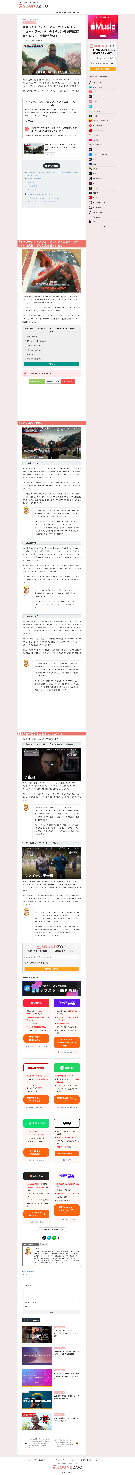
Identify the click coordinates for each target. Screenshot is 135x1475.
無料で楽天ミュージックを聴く (34, 1099)
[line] (54, 1238)
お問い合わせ (82, 1460)
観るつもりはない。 (34, 359)
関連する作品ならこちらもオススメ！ (40, 194)
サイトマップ (49, 1460)
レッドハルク (34, 189)
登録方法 (32, 1046)
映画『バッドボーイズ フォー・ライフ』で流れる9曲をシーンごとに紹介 (66, 1333)
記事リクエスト (93, 1460)
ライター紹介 (32, 1460)
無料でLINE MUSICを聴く (35, 1152)
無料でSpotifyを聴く (65, 1099)
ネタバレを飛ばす (53, 381)
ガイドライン (73, 1460)
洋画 (25, 1274)
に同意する (37, 963)
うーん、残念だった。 (35, 350)
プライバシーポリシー (61, 1460)
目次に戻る (66, 381)
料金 (27, 1046)
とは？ (58, 1220)
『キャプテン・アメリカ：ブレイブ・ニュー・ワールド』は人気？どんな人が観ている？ (52, 174)
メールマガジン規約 (33, 963)
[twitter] (44, 1238)
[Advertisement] (51, 224)
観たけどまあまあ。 (34, 345)
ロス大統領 (33, 186)
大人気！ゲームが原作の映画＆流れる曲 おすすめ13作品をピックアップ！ (66, 1376)
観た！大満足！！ (33, 336)
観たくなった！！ (33, 354)
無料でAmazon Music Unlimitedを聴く (65, 1042)
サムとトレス (34, 183)
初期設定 (44, 1107)
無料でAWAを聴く (65, 1153)
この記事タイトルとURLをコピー (53, 1229)
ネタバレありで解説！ (35, 179)
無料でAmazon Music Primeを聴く (65, 1210)
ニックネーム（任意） (30, 1303)
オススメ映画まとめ (30, 1271)
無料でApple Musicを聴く (34, 1038)
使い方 (45, 1046)
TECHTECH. (103, 1460)
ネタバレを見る (35, 381)
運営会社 (41, 1460)
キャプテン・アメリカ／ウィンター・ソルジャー (46, 198)
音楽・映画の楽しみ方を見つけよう (67, 1464)
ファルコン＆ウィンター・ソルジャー (42, 201)
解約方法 (39, 1046)
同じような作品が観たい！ (36, 341)
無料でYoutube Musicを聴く (34, 1214)
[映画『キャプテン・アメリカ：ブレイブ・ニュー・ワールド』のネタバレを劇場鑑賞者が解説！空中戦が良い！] (49, 1238)
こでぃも (45, 40)
